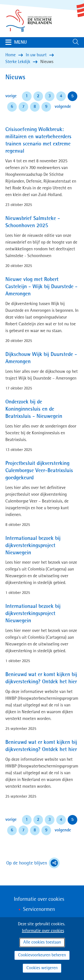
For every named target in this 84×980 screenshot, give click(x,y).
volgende (63, 106)
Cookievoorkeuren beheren (42, 955)
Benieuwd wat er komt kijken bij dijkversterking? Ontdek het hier (41, 678)
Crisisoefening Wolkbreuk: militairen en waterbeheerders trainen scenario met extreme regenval (38, 140)
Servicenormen (39, 909)
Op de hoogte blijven (33, 863)
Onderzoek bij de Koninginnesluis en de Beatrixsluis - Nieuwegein (33, 409)
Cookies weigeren (42, 968)
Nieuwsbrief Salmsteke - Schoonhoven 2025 (32, 222)
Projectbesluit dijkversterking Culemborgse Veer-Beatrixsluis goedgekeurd (39, 471)
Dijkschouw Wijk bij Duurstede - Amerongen (41, 358)
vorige (11, 96)
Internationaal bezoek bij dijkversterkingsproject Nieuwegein (32, 546)
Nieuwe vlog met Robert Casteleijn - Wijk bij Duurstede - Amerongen (41, 287)
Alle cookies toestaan (42, 942)
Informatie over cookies (43, 931)
